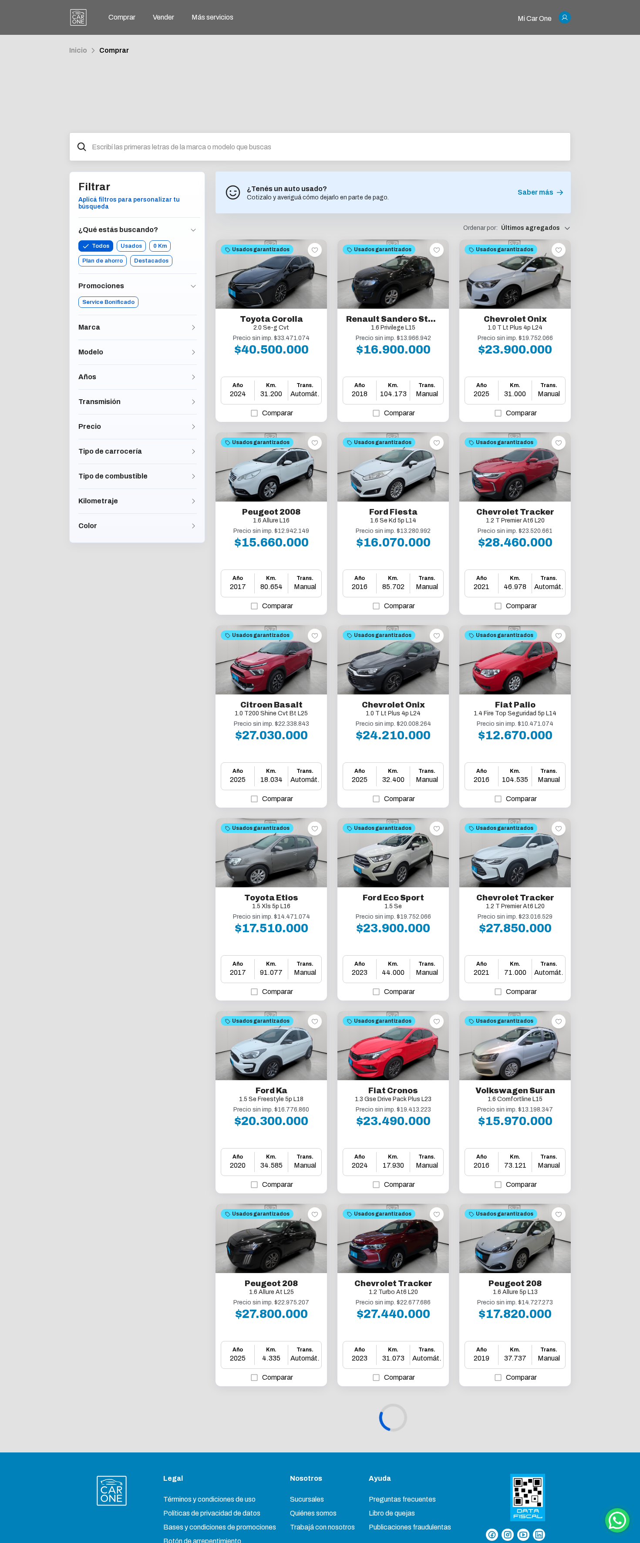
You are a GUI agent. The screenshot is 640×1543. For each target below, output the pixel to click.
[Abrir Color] (193, 525)
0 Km (160, 246)
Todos (100, 246)
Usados (131, 246)
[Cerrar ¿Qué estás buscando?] (193, 229)
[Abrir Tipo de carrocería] (193, 451)
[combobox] (327, 146)
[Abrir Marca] (193, 327)
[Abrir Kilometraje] (193, 501)
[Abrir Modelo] (193, 352)
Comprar (114, 50)
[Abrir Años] (193, 377)
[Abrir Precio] (193, 426)
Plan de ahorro (102, 261)
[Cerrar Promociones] (193, 286)
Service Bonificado (108, 302)
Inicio (78, 50)
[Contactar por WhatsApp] (617, 1520)
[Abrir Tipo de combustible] (193, 476)
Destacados (151, 261)
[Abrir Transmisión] (193, 401)
